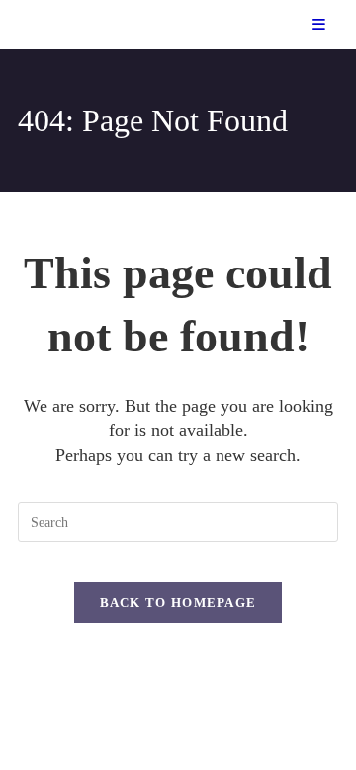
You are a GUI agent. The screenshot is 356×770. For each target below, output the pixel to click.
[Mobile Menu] (319, 25)
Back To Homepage (178, 602)
